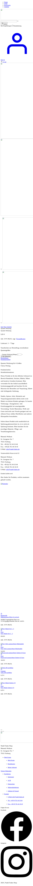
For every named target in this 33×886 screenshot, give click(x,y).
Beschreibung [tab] (4, 358)
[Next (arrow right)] (3, 731)
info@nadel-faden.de (13, 449)
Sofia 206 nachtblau (6, 672)
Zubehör (9, 327)
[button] (3, 62)
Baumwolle (4, 615)
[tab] (16, 358)
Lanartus (3, 671)
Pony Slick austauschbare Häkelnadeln (11, 648)
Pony (2, 632)
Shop (5, 327)
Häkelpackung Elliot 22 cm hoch (10, 617)
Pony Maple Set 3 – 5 (7, 633)
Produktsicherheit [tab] (5, 359)
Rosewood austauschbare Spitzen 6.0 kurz (12, 657)
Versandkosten (20, 339)
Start (2, 327)
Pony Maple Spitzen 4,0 (7, 687)
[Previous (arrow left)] (1, 731)
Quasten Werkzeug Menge (9, 354)
